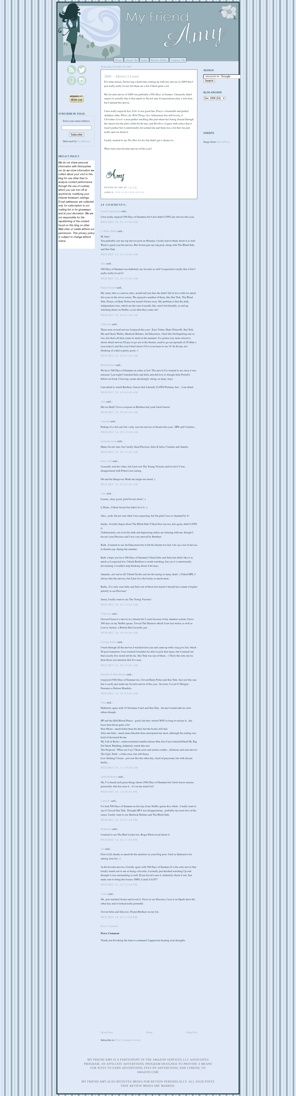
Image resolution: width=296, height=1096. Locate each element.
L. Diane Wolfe (109, 231)
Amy (103, 493)
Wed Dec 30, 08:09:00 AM (119, 632)
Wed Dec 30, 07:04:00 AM (119, 484)
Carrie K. (105, 801)
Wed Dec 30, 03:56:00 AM (119, 254)
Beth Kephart (108, 365)
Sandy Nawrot (108, 287)
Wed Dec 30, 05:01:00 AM (119, 315)
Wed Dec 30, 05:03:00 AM (119, 355)
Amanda (105, 421)
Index (144, 60)
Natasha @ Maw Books (113, 674)
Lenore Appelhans (111, 211)
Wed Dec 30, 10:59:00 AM (119, 693)
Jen (102, 849)
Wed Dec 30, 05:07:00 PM (119, 820)
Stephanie (106, 829)
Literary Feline (109, 642)
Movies (140, 192)
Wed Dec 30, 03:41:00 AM (119, 222)
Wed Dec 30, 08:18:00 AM (119, 665)
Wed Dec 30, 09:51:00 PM (119, 917)
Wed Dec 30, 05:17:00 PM (119, 839)
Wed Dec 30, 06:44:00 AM (119, 452)
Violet (104, 894)
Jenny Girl (106, 461)
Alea (103, 263)
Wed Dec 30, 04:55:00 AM (119, 278)
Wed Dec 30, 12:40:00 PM (119, 791)
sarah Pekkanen (109, 776)
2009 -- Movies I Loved (121, 76)
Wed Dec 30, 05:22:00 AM (119, 432)
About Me (131, 60)
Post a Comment (109, 926)
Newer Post (107, 1032)
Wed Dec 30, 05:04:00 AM (119, 392)
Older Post (191, 1032)
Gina (103, 702)
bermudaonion (109, 441)
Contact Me (178, 60)
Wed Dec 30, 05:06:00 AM (119, 412)
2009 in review (124, 192)
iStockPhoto (223, 142)
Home (118, 60)
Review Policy (159, 60)
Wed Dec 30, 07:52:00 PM (119, 884)
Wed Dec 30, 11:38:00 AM (119, 767)
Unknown (106, 324)
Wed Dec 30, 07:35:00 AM (119, 604)
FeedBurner (84, 141)
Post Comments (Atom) (128, 1040)
